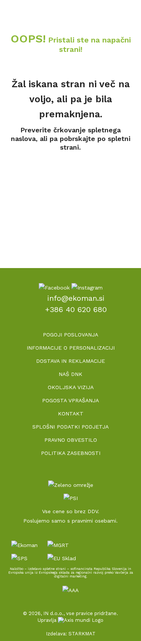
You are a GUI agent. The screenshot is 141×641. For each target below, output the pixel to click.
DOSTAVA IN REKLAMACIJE (70, 361)
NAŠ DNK (70, 374)
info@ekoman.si (76, 298)
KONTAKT (70, 414)
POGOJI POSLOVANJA (70, 335)
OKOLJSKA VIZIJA (71, 387)
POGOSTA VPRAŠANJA (70, 400)
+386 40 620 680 (76, 309)
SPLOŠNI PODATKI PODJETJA (70, 427)
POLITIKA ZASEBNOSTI (70, 453)
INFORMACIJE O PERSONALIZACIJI (71, 348)
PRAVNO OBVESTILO (70, 440)
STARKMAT (82, 633)
